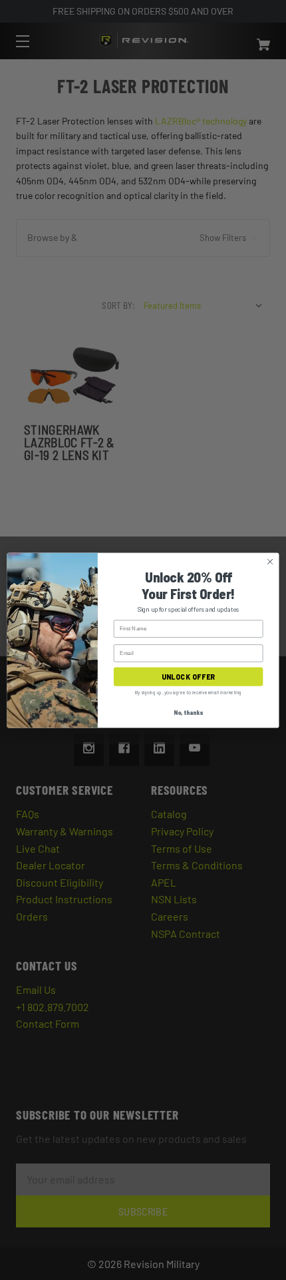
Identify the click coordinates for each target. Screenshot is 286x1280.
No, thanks (188, 712)
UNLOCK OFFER (188, 676)
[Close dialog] (270, 561)
